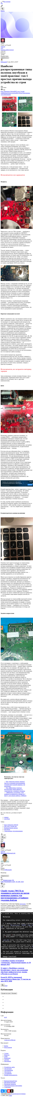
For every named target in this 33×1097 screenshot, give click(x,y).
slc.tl (5, 1017)
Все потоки (7, 1)
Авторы (6, 1059)
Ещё (6, 985)
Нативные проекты (10, 1084)
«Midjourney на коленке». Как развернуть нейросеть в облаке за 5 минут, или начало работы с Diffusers (15, 794)
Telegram (9, 853)
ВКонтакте (4, 853)
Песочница (7, 1061)
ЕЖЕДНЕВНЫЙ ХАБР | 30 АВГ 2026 (12, 881)
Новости (6, 1055)
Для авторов (8, 1068)
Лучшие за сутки (5, 993)
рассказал (23, 904)
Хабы (6, 1056)
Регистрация (8, 1047)
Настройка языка (5, 1093)
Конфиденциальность (10, 1075)
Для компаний (8, 1070)
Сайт (13, 853)
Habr (10, 1095)
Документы (7, 1072)
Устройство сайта (9, 1067)
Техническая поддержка (18, 1093)
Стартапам (7, 1087)
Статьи (6, 1053)
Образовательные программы (13, 1085)
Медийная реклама (10, 1082)
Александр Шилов (9, 1040)
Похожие (14, 993)
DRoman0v (4, 62)
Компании (7, 1058)
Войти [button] (3, 11)
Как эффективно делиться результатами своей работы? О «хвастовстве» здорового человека (14, 789)
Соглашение (8, 1073)
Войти (6, 1046)
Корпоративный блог (10, 1081)
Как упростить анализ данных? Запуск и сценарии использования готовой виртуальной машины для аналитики (14, 784)
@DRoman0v (8, 869)
